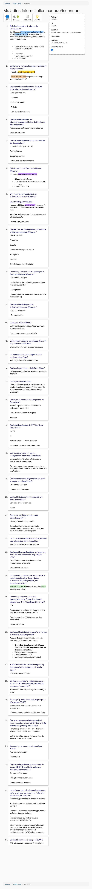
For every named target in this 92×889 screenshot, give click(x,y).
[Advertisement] (68, 78)
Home (7, 3)
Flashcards (17, 3)
